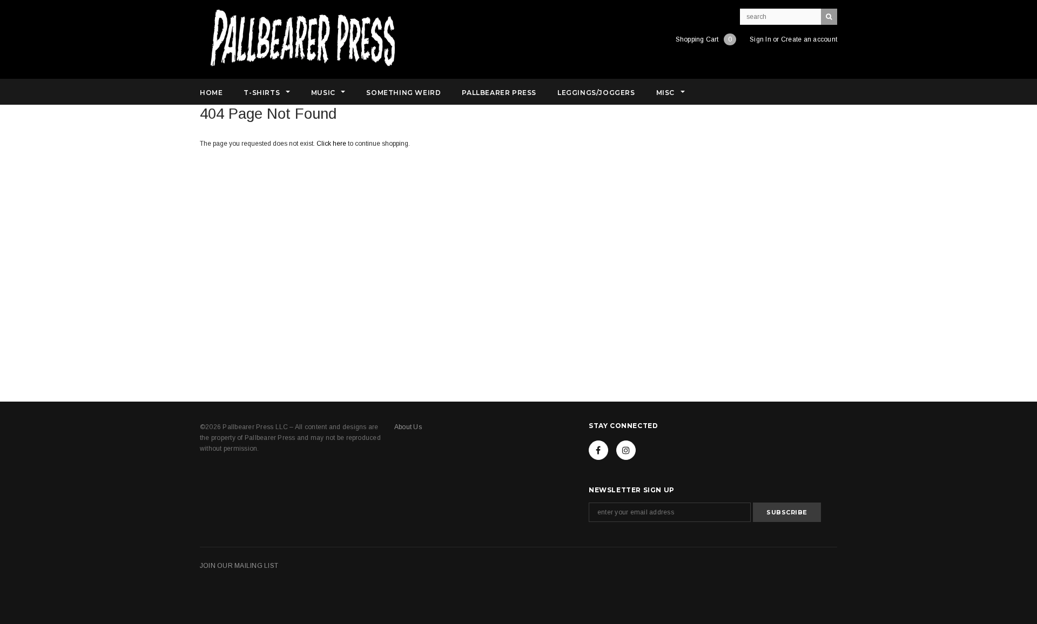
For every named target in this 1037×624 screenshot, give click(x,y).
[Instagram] (626, 450)
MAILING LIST (256, 565)
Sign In (760, 39)
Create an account (809, 39)
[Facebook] (598, 450)
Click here (332, 143)
